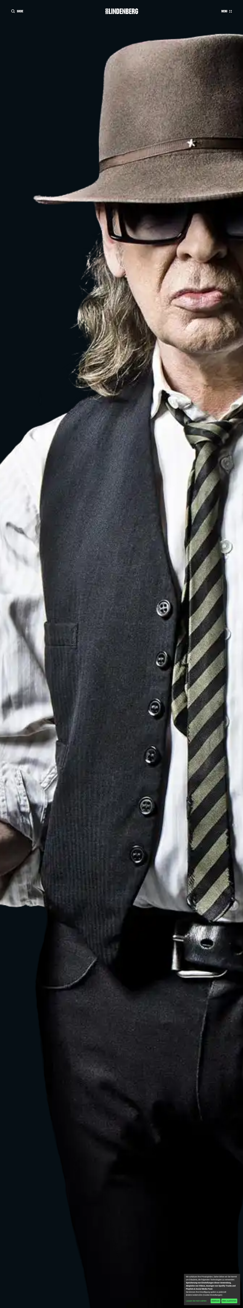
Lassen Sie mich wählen (196, 1301)
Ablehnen (215, 1301)
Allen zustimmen (229, 1301)
